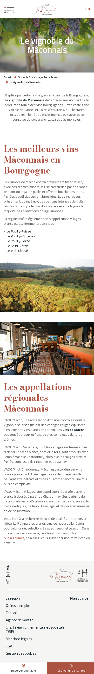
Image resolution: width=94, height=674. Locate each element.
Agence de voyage (20, 620)
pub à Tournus (14, 538)
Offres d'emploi (18, 605)
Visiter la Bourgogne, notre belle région (39, 77)
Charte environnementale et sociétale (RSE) (35, 629)
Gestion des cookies (21, 653)
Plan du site (79, 598)
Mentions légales (19, 639)
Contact (12, 613)
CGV (9, 646)
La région (13, 598)
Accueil (8, 77)
